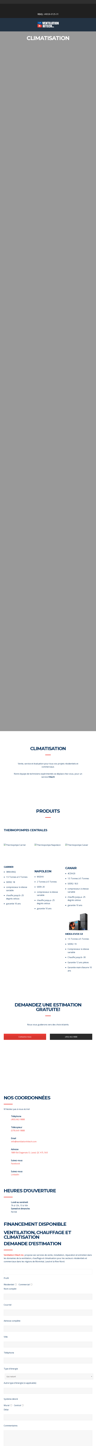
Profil (6, 1278)
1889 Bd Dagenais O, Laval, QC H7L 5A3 (29, 1152)
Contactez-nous (24, 1037)
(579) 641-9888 (18, 1130)
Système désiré (11, 1399)
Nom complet (10, 1288)
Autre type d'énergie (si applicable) (20, 1383)
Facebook (15, 1163)
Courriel (7, 1304)
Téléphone (9, 1352)
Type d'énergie (11, 1368)
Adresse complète (12, 1320)
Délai (6, 1409)
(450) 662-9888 (71, 1037)
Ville (6, 1336)
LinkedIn (15, 1174)
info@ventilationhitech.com (23, 1141)
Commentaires (11, 1425)
